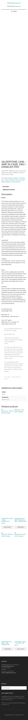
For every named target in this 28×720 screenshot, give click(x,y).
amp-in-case (18, 180)
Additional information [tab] (9, 189)
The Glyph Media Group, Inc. (8, 666)
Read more (21, 527)
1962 (13, 180)
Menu (15, 11)
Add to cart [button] (7, 527)
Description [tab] (6, 186)
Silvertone (22, 178)
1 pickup (6, 180)
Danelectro (16, 178)
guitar (13, 181)
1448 (10, 180)
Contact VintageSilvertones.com (8, 672)
